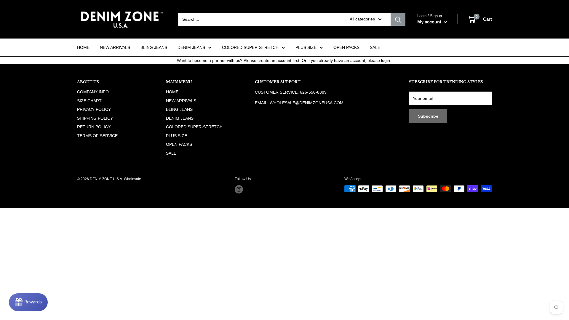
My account (429, 21)
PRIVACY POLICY (94, 109)
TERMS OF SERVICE (97, 135)
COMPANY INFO (93, 91)
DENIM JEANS (191, 47)
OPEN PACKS (346, 47)
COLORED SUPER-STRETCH (250, 47)
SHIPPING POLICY (95, 118)
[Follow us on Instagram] (239, 189)
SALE (375, 47)
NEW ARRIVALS (115, 47)
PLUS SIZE (306, 47)
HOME (83, 47)
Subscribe (428, 116)
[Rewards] (28, 302)
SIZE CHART (89, 100)
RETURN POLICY (94, 126)
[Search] (398, 19)
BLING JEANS (153, 47)
